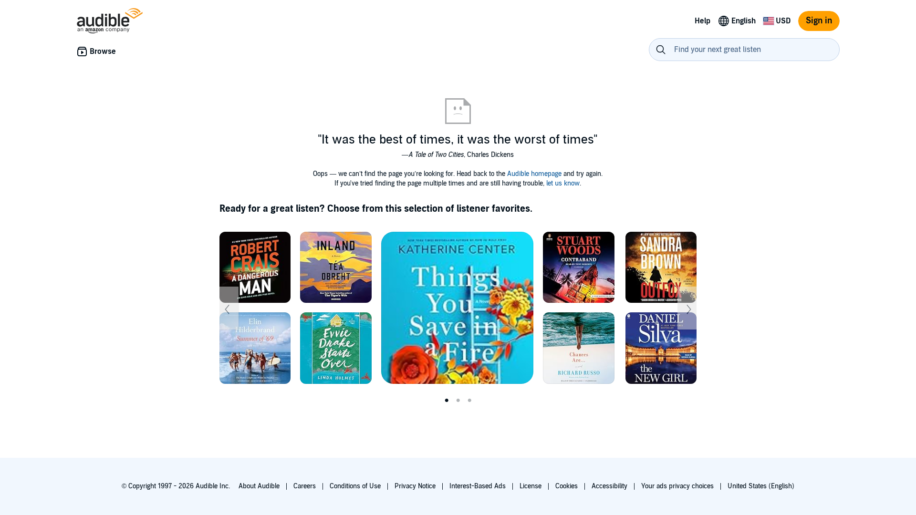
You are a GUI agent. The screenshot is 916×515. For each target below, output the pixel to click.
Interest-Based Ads (477, 486)
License (530, 486)
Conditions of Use (355, 486)
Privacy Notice (415, 486)
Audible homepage (534, 174)
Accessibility (609, 486)
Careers (304, 486)
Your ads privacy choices (677, 486)
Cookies (566, 486)
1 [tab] (446, 400)
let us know (563, 183)
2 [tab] (458, 400)
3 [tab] (469, 400)
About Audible (259, 486)
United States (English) (761, 486)
